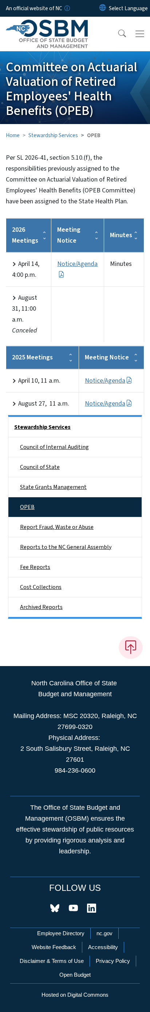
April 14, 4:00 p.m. (25, 269)
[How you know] (66, 8)
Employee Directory (60, 933)
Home (13, 135)
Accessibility (103, 947)
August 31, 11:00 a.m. (24, 314)
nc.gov (104, 933)
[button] (117, 34)
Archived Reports (41, 607)
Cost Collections (41, 587)
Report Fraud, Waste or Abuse (57, 527)
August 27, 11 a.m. (43, 403)
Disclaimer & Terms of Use (52, 961)
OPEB (27, 507)
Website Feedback (54, 947)
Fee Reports (35, 567)
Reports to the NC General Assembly (65, 547)
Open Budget (75, 975)
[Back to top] (131, 647)
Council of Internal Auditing (54, 447)
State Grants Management (53, 487)
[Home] (47, 25)
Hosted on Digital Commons (75, 995)
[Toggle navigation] (140, 34)
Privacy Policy (113, 961)
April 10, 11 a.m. (39, 380)
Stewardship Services (53, 135)
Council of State (40, 467)
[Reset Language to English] (102, 8)
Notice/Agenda (105, 380)
